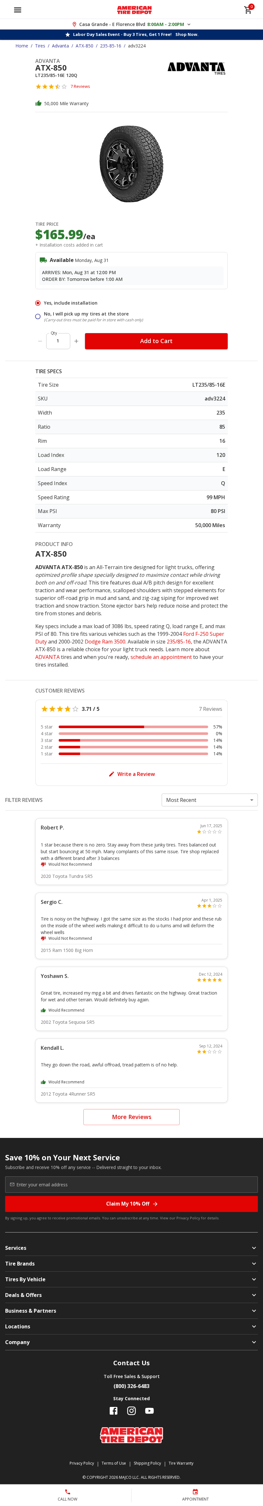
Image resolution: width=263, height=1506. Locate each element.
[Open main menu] (17, 10)
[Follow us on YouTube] (149, 1411)
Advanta (60, 46)
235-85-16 (110, 46)
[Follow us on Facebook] (113, 1411)
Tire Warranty (181, 1463)
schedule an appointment (161, 656)
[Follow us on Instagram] (131, 1411)
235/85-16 (179, 641)
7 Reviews (80, 86)
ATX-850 (84, 46)
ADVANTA (47, 656)
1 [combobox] (57, 341)
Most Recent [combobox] (181, 799)
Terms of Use (114, 1463)
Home (21, 46)
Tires (40, 46)
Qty (54, 333)
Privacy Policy (188, 1218)
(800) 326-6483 (131, 1386)
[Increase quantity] (76, 341)
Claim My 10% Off (127, 1203)
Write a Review (136, 774)
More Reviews (131, 1117)
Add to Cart (156, 341)
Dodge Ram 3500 (105, 641)
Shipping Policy (147, 1463)
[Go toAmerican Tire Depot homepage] (135, 10)
